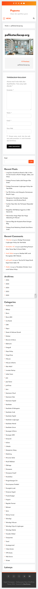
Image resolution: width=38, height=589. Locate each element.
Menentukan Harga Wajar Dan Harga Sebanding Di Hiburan (17, 217)
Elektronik (9, 344)
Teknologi (8, 519)
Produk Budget (10, 496)
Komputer (9, 439)
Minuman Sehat (10, 458)
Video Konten (10, 549)
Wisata (8, 560)
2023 (7, 291)
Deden (8, 267)
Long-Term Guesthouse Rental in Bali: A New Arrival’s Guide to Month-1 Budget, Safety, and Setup (19, 175)
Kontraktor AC (10, 247)
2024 (7, 288)
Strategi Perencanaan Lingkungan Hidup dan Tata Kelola (19, 187)
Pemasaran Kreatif (11, 473)
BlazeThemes (26, 584)
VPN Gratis (9, 553)
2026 (7, 280)
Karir (7, 389)
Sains (7, 511)
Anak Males (9, 253)
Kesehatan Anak (10, 412)
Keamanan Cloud (11, 393)
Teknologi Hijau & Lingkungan (15, 526)
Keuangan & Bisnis (11, 431)
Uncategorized (10, 545)
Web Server (9, 557)
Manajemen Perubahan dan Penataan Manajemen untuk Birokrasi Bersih (17, 199)
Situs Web (10, 128)
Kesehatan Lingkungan (12, 420)
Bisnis (7, 313)
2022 (7, 295)
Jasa (7, 378)
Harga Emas (9, 355)
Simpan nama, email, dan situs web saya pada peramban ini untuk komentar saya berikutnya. (19, 138)
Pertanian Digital (10, 492)
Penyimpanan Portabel (12, 484)
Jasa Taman (9, 382)
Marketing (9, 454)
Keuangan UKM (10, 435)
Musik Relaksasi (10, 462)
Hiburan (8, 359)
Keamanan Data (10, 397)
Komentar (10, 90)
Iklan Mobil (9, 366)
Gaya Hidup (9, 351)
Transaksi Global (10, 534)
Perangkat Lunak (10, 488)
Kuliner (8, 443)
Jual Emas (8, 385)
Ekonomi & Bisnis (11, 340)
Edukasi (8, 336)
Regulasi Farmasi (10, 503)
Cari (5, 158)
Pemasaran (9, 469)
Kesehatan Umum (11, 427)
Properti (8, 500)
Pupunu (15, 10)
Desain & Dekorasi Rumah (13, 332)
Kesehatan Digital (11, 416)
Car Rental (9, 321)
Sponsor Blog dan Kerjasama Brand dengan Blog (19, 223)
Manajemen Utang (11, 450)
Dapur (7, 328)
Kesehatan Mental (11, 424)
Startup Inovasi (10, 515)
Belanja (8, 309)
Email (9, 121)
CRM (7, 325)
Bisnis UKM (9, 317)
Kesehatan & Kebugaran (13, 408)
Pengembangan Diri (12, 481)
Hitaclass (8, 240)
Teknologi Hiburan (11, 522)
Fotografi (8, 347)
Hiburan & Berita (11, 363)
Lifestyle (8, 446)
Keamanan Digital (11, 401)
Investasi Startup (10, 370)
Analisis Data (9, 306)
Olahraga (8, 465)
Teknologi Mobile (11, 530)
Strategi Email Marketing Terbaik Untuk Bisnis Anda (19, 228)
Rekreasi (8, 507)
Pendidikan (9, 477)
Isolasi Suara (9, 374)
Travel (7, 541)
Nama (9, 113)
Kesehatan (9, 404)
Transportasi (9, 538)
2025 (7, 284)
